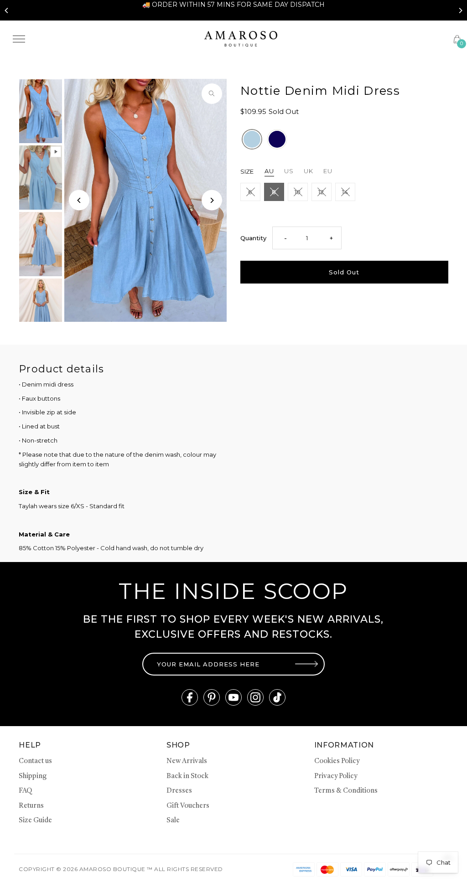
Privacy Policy (335, 776)
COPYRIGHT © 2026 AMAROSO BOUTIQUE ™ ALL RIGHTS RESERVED (121, 869)
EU (327, 171)
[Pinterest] (211, 697)
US (289, 171)
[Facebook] (189, 697)
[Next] (460, 10)
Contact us (35, 761)
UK (308, 171)
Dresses (179, 791)
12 (321, 192)
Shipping (33, 776)
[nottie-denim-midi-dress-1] (277, 139)
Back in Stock (187, 776)
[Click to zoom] (212, 93)
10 (298, 192)
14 (345, 192)
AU (269, 171)
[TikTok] (277, 697)
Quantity (253, 238)
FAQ (25, 791)
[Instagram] (255, 697)
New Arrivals (186, 761)
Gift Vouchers (187, 806)
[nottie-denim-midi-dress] (252, 139)
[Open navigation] (102, 38)
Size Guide (35, 820)
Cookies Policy (336, 761)
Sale (173, 820)
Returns (31, 806)
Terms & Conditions (346, 791)
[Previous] (7, 10)
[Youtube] (233, 697)
